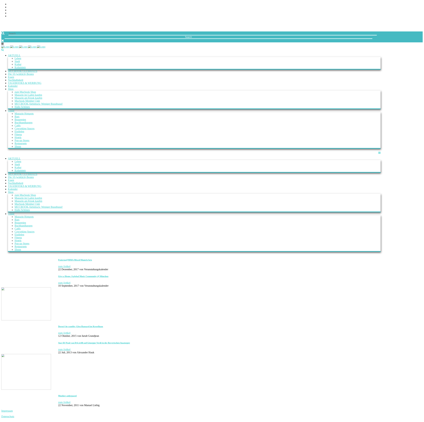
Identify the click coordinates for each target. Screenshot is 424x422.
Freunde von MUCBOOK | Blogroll (400, 10)
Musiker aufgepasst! (67, 396)
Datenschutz (7, 416)
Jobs (420, 7)
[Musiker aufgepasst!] (26, 388)
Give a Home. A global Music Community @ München (83, 276)
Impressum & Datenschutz (405, 16)
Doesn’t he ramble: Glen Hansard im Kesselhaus (80, 326)
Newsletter (415, 13)
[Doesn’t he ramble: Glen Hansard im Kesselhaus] (26, 319)
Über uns (417, 4)
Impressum (7, 410)
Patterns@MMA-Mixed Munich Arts (75, 260)
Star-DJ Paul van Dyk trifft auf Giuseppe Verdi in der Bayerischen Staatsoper (94, 343)
